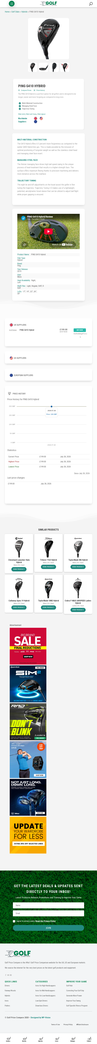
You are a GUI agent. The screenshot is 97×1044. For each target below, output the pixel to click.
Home (7, 12)
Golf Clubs (15, 12)
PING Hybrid (41, 114)
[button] (12, 3)
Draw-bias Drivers (41, 1006)
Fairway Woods (10, 991)
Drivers (8, 1041)
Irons (56, 1041)
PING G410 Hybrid (27, 330)
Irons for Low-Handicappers (45, 996)
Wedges (72, 1041)
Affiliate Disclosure (82, 1024)
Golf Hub (69, 986)
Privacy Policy (68, 1024)
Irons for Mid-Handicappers (45, 991)
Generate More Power (74, 996)
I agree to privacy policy (36, 921)
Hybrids (40, 1041)
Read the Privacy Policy (45, 921)
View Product (19, 569)
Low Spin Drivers (41, 1001)
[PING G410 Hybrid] (48, 38)
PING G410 (21, 114)
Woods (24, 1041)
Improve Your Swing (73, 1001)
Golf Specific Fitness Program (77, 1006)
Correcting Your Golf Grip (75, 991)
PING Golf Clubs (31, 114)
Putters (89, 1041)
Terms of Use (55, 1024)
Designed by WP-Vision (40, 1017)
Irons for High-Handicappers (45, 986)
